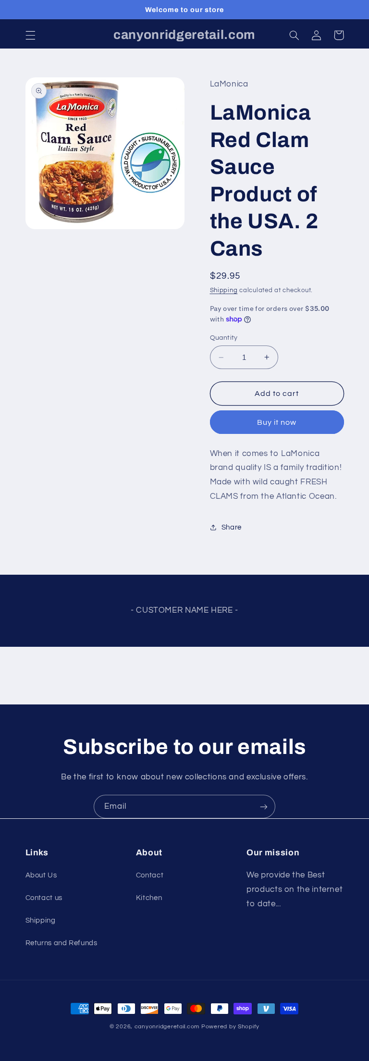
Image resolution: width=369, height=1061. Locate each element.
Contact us (43, 897)
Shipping (224, 290)
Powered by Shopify (230, 1026)
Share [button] (231, 527)
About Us (41, 875)
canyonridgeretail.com (167, 1026)
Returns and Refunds (61, 943)
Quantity (224, 337)
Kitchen (149, 897)
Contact (149, 875)
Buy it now (277, 422)
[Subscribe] (264, 806)
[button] (30, 35)
